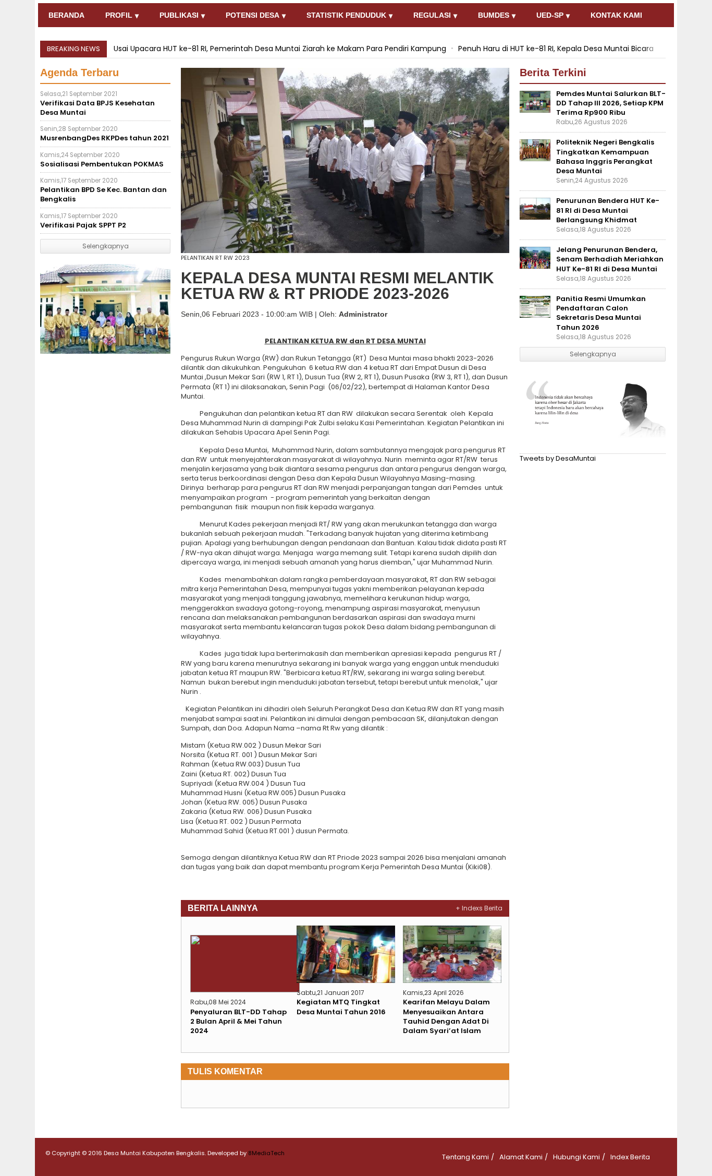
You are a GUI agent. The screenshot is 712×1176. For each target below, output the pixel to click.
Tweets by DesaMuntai (558, 458)
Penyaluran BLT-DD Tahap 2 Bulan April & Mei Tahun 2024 (238, 1021)
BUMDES (493, 15)
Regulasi (432, 15)
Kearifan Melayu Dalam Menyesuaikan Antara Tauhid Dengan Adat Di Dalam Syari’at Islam (446, 1016)
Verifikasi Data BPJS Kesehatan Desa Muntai (97, 103)
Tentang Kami (465, 1157)
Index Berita (630, 1157)
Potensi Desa (252, 15)
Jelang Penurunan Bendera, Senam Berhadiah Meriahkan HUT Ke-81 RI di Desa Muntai (610, 259)
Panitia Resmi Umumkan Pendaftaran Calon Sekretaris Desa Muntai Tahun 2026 (601, 313)
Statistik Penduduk (346, 15)
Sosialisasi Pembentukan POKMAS (102, 160)
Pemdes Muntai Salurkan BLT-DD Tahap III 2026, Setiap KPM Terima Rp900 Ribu (611, 103)
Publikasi (179, 15)
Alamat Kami (521, 1157)
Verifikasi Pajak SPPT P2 (83, 221)
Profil (118, 15)
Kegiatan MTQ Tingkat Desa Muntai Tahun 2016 (341, 1006)
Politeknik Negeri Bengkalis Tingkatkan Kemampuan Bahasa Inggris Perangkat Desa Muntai (605, 156)
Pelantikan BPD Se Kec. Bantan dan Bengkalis (103, 190)
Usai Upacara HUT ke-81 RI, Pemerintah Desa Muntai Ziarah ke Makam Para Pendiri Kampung (280, 48)
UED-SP (549, 15)
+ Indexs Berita (479, 908)
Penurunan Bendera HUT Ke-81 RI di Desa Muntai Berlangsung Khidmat (607, 210)
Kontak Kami (616, 15)
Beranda (66, 15)
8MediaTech (266, 1153)
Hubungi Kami (576, 1157)
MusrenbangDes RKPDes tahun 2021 (104, 134)
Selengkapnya (105, 246)
